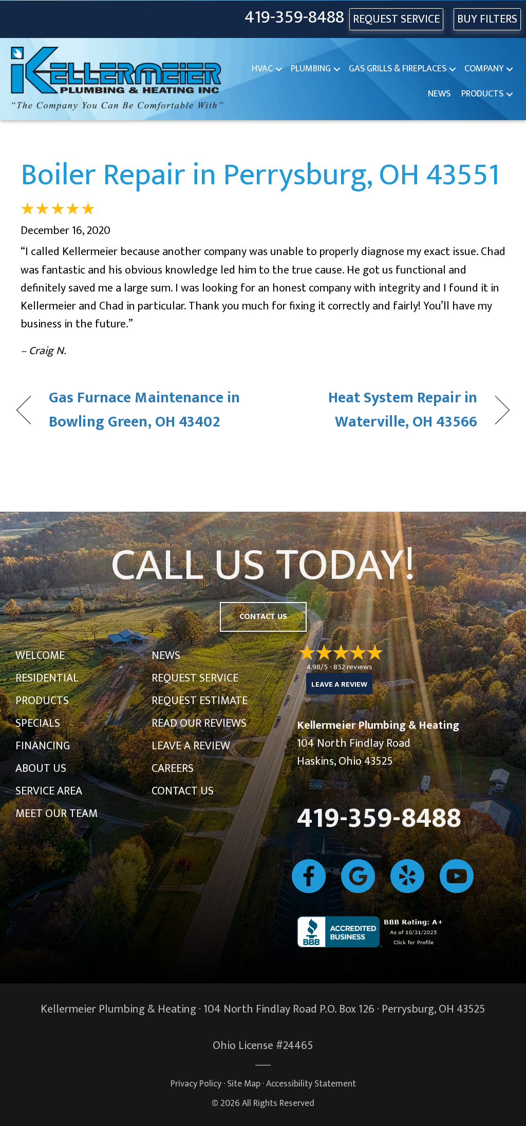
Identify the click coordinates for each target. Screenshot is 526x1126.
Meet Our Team (56, 813)
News (439, 94)
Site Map (243, 1083)
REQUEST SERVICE (396, 19)
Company (483, 68)
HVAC (262, 68)
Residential (47, 678)
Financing (42, 745)
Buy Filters (487, 19)
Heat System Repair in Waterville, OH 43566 (377, 410)
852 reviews (352, 667)
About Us (40, 768)
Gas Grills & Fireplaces (397, 68)
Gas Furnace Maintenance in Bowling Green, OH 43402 (144, 410)
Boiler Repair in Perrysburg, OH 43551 (260, 175)
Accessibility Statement (311, 1083)
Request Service (195, 678)
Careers (173, 768)
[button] (279, 69)
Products (482, 94)
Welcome (40, 655)
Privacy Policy (196, 1083)
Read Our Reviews (199, 723)
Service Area (48, 791)
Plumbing (311, 68)
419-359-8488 (294, 17)
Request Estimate (200, 700)
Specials (37, 723)
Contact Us (183, 791)
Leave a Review (191, 745)
